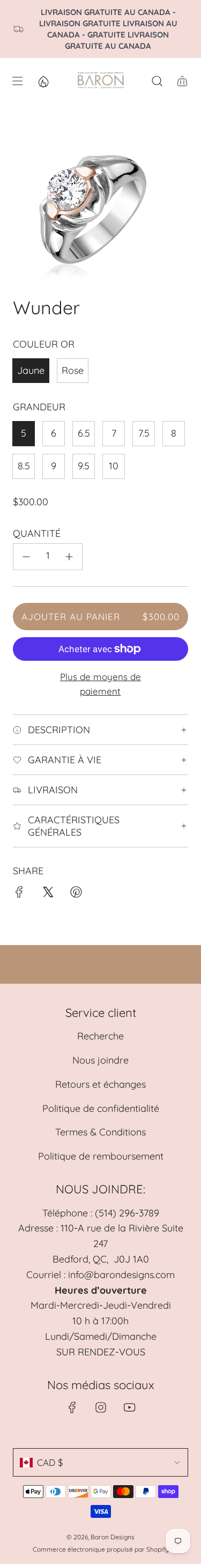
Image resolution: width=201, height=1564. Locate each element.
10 (113, 466)
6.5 (84, 433)
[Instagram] (101, 1407)
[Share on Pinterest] (76, 894)
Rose (73, 370)
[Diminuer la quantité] (26, 557)
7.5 (144, 433)
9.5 (84, 466)
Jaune (30, 370)
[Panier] (182, 81)
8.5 (24, 466)
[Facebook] (72, 1407)
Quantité (37, 533)
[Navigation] (17, 81)
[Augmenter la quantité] (69, 557)
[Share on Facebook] (19, 894)
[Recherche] (156, 81)
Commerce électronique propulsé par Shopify (101, 1549)
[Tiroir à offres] (43, 81)
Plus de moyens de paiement (100, 684)
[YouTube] (129, 1407)
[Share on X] (48, 894)
